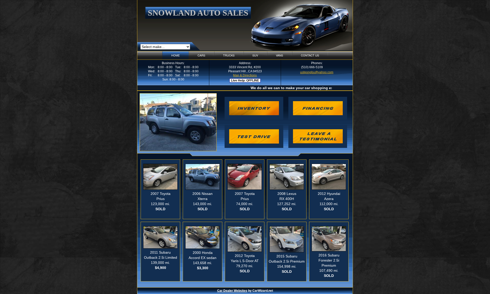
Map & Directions (245, 75)
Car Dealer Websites (232, 290)
